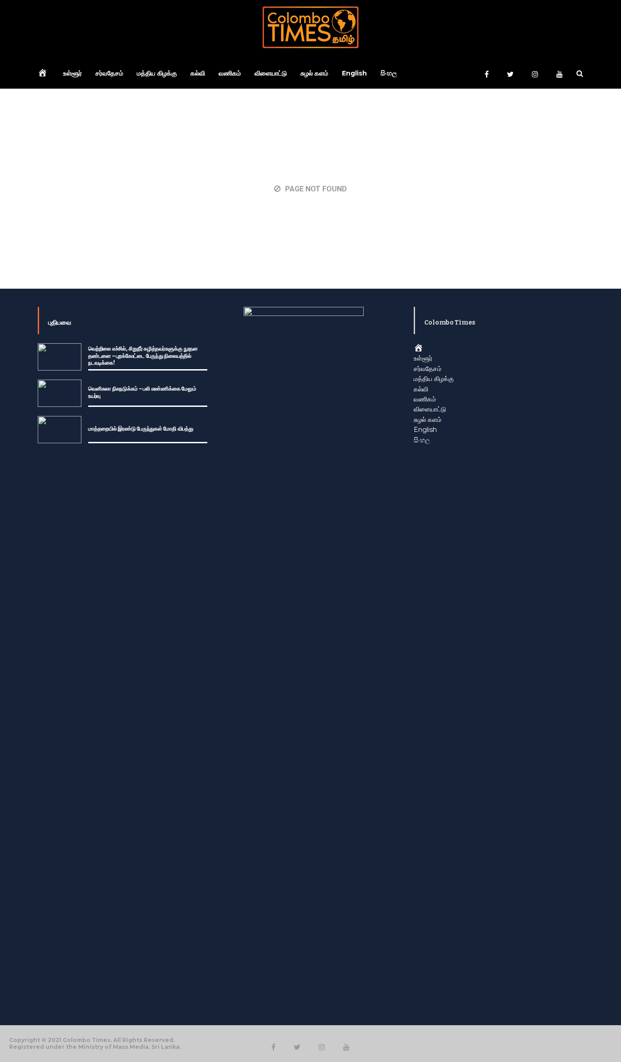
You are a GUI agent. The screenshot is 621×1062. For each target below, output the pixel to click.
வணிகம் (230, 73)
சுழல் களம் (314, 73)
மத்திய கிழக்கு (157, 73)
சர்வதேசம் (109, 73)
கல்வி (197, 73)
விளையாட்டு (271, 73)
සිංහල (389, 73)
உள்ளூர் (72, 73)
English (354, 73)
